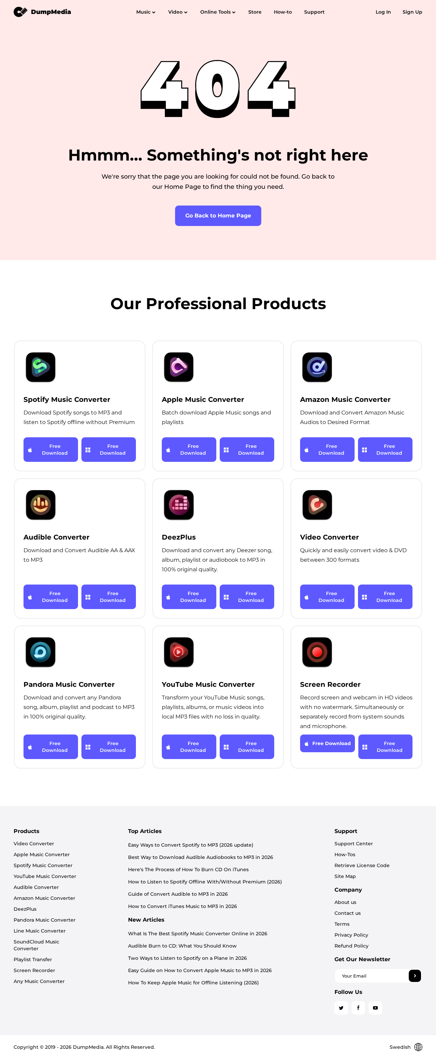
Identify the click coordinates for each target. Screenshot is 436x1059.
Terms (341, 924)
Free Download (55, 449)
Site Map (345, 876)
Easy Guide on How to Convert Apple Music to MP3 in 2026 (200, 970)
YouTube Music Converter (45, 876)
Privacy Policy (351, 935)
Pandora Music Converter (45, 920)
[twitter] (341, 1008)
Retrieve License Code (362, 865)
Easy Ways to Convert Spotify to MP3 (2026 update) (190, 845)
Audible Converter (36, 887)
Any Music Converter (39, 981)
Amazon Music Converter (44, 898)
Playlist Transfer (33, 959)
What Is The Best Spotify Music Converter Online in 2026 (197, 934)
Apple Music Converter (42, 854)
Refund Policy (351, 946)
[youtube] (375, 1008)
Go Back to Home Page (218, 215)
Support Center (353, 844)
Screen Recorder (34, 970)
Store (255, 12)
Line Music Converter (40, 931)
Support (314, 12)
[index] (43, 12)
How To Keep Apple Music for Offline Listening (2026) (193, 983)
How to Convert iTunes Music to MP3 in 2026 (182, 906)
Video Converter (34, 844)
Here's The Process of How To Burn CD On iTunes (188, 869)
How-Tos (344, 854)
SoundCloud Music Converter (36, 945)
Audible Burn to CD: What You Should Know (182, 946)
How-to (283, 12)
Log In (383, 12)
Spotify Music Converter (43, 865)
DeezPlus (25, 909)
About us (345, 902)
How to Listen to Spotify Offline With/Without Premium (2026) (205, 882)
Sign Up (412, 12)
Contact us (347, 913)
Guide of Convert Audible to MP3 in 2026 (178, 894)
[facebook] (358, 1008)
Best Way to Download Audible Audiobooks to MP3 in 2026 (200, 857)
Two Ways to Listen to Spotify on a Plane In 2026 (187, 958)
